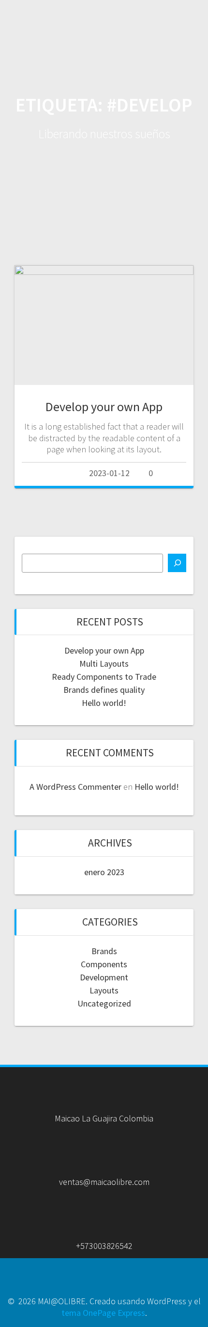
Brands (104, 951)
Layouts (104, 990)
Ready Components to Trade (104, 676)
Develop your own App (104, 407)
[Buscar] (177, 563)
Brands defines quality (104, 689)
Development (104, 977)
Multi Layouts (104, 663)
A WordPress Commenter (75, 786)
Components (104, 964)
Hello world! (104, 702)
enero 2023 (104, 872)
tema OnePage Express (103, 1312)
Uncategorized (104, 1003)
